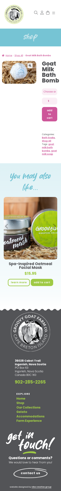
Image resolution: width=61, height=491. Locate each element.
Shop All (19, 55)
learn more (19, 282)
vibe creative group (41, 486)
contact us (30, 473)
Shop (20, 403)
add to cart (42, 282)
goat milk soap (49, 152)
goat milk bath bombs (48, 147)
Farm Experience (29, 421)
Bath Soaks (48, 137)
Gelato (21, 412)
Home (9, 55)
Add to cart (50, 114)
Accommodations (30, 416)
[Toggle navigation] (54, 13)
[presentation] (6, 226)
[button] (30, 65)
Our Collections (28, 407)
